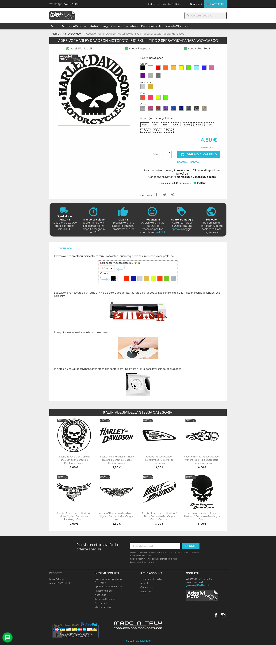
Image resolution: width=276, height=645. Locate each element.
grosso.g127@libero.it (198, 585)
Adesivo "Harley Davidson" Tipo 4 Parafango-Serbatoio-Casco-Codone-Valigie (116, 460)
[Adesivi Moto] (62, 15)
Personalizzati (151, 26)
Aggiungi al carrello (199, 154)
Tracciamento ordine (151, 579)
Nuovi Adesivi (56, 579)
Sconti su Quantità (188, 162)
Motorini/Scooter (74, 26)
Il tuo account (151, 573)
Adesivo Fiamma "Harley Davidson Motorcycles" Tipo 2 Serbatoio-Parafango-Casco (202, 460)
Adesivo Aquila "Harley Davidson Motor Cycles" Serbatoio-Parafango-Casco (74, 516)
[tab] (64, 248)
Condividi (156, 195)
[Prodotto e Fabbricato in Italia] (138, 625)
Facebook (216, 615)
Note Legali (101, 594)
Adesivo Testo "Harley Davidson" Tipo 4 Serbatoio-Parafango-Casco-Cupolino (159, 516)
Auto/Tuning (99, 26)
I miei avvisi (146, 591)
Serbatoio (131, 26)
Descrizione (64, 248)
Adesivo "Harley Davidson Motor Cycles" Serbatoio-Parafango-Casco (116, 516)
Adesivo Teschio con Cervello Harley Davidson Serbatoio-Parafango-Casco (74, 460)
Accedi (144, 583)
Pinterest (172, 195)
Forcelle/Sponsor (177, 26)
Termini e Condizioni (106, 599)
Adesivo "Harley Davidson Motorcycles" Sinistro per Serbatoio (159, 460)
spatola (176, 229)
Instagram (223, 615)
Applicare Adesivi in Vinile (108, 586)
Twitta (164, 195)
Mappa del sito (103, 607)
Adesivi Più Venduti (59, 583)
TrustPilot (159, 232)
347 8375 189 (71, 4)
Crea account (147, 587)
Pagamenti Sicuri (104, 590)
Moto (54, 26)
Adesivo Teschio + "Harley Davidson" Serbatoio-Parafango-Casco (202, 516)
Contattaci (101, 603)
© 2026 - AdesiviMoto (138, 640)
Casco (115, 26)
